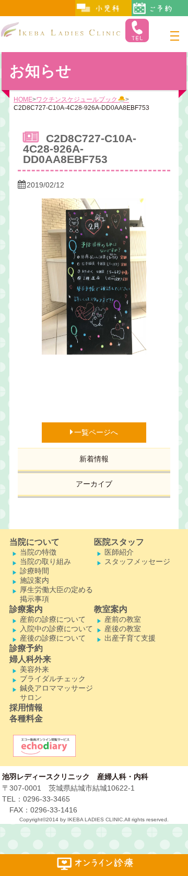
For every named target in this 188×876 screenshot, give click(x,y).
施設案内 (34, 580)
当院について (34, 541)
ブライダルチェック (53, 678)
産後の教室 (122, 628)
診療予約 (26, 648)
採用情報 (26, 707)
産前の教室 (122, 619)
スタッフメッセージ (137, 561)
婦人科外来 (30, 659)
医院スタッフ (119, 541)
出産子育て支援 (130, 638)
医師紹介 (119, 552)
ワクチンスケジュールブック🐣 (80, 99)
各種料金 (26, 718)
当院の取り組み (45, 561)
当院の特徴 (38, 552)
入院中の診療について (56, 628)
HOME (23, 99)
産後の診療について (53, 638)
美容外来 (34, 669)
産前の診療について (53, 619)
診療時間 (34, 571)
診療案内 (26, 609)
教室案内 (110, 609)
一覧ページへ (96, 432)
